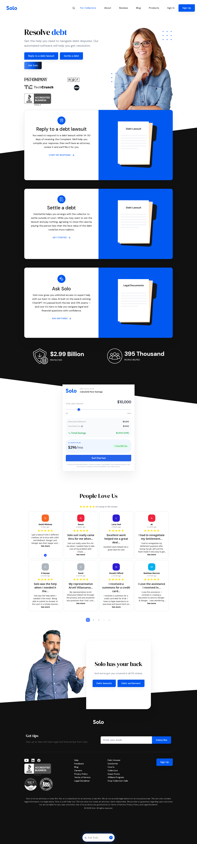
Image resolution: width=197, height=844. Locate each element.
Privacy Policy (81, 774)
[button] (111, 837)
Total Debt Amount (74, 404)
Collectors (113, 770)
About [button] (107, 8)
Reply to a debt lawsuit (41, 56)
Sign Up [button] (186, 8)
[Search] (73, 8)
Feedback (79, 763)
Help (76, 760)
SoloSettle (113, 763)
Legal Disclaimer (82, 780)
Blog (76, 767)
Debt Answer (114, 760)
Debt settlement (131, 683)
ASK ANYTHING (60, 318)
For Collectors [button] (88, 8)
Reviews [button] (123, 8)
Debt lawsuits (104, 683)
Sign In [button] (170, 8)
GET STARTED (60, 237)
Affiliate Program (116, 777)
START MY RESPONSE (60, 155)
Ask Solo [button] (33, 65)
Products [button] (154, 8)
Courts (111, 767)
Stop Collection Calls (118, 780)
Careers (78, 770)
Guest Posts (114, 774)
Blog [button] (138, 8)
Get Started (98, 458)
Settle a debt (71, 56)
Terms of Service (82, 777)
